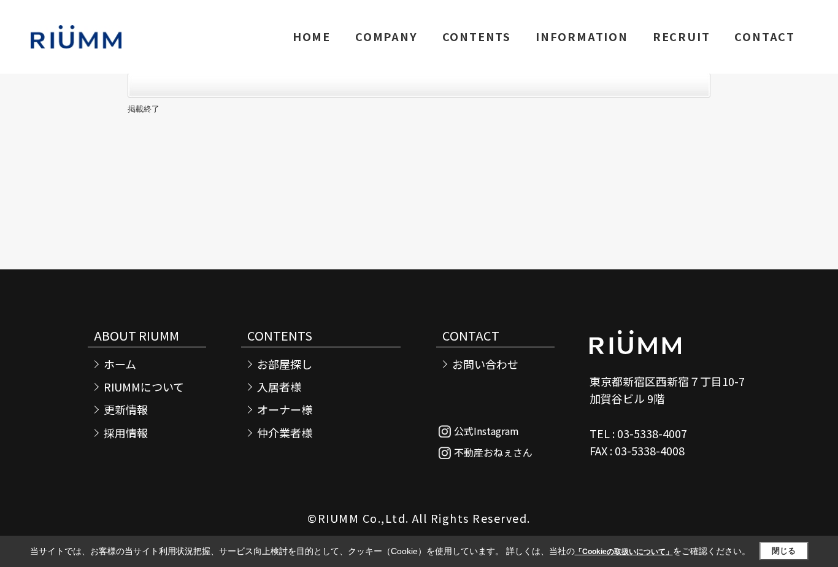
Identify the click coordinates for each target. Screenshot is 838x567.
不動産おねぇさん (493, 452)
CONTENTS (476, 36)
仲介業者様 (284, 433)
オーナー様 (284, 409)
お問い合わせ (485, 364)
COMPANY (386, 36)
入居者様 (279, 387)
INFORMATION (582, 36)
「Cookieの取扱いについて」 (624, 551)
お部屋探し (284, 364)
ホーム (120, 364)
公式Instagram (486, 430)
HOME (312, 36)
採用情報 (126, 433)
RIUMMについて (144, 387)
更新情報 (126, 409)
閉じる (784, 550)
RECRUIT (681, 36)
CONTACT (764, 36)
